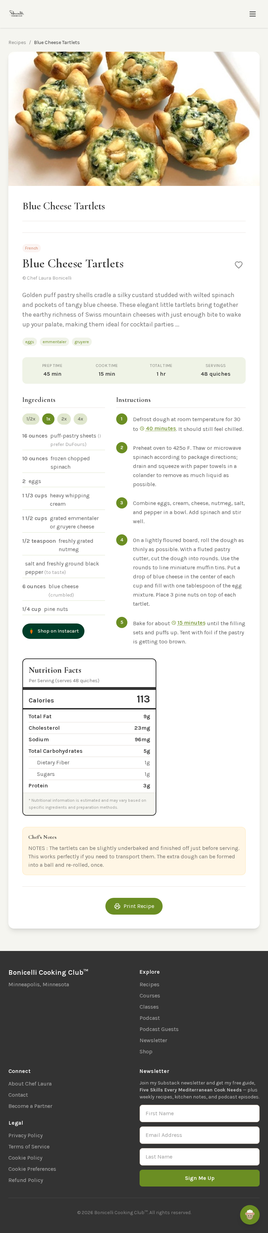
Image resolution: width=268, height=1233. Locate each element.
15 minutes (192, 622)
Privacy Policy (25, 1135)
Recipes (17, 42)
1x (48, 419)
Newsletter (153, 1040)
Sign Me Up (200, 1178)
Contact (18, 1094)
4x (80, 419)
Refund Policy (25, 1180)
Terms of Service (29, 1146)
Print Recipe (139, 906)
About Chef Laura (30, 1083)
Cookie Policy (25, 1157)
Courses (150, 995)
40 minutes (161, 428)
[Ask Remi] (250, 1215)
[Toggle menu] (253, 14)
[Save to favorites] (239, 265)
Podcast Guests (159, 1029)
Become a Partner (30, 1106)
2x (64, 419)
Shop (146, 1051)
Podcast (150, 1018)
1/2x (31, 419)
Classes (149, 1006)
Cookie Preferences (32, 1169)
